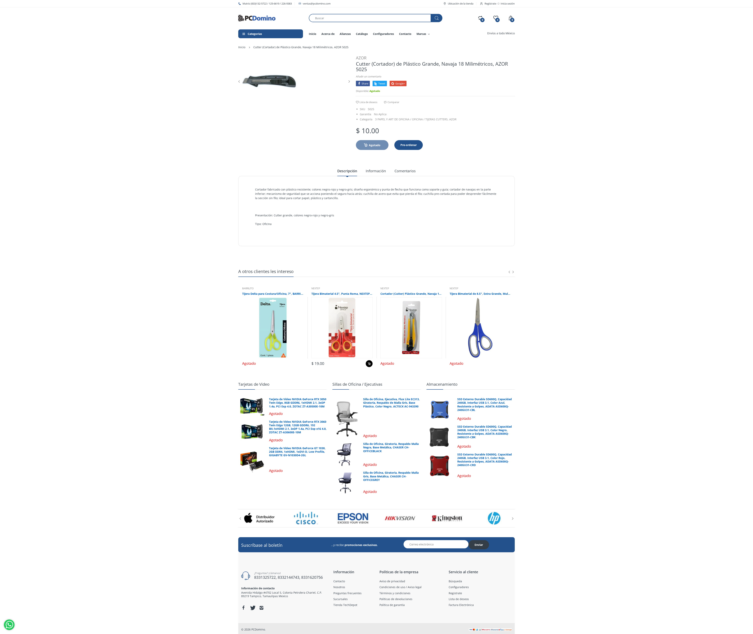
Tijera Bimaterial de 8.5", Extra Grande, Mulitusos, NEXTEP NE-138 (480, 294)
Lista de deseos (368, 102)
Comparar (393, 102)
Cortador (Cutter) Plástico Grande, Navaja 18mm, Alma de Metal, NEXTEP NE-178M (411, 294)
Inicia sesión (508, 3)
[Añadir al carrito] (369, 363)
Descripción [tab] (347, 171)
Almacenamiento (442, 384)
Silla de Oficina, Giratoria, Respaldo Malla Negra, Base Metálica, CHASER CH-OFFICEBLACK (391, 447)
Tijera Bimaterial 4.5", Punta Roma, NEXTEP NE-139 (342, 294)
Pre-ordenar (408, 145)
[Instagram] (261, 608)
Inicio (241, 47)
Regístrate (490, 3)
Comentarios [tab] (405, 171)
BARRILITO (248, 288)
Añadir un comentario (368, 76)
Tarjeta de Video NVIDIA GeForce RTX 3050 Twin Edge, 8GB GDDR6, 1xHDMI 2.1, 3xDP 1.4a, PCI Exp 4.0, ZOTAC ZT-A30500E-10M (297, 402)
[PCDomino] (257, 18)
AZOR (361, 58)
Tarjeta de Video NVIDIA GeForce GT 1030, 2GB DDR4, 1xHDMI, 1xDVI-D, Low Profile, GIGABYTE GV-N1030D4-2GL (297, 451)
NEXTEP (315, 288)
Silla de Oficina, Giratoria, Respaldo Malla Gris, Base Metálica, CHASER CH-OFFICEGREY (391, 476)
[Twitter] (252, 608)
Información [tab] (376, 171)
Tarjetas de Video (253, 384)
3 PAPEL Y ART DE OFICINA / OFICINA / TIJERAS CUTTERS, (411, 119)
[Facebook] (243, 608)
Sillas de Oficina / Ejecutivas (357, 384)
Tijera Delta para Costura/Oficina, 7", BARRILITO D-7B (273, 294)
